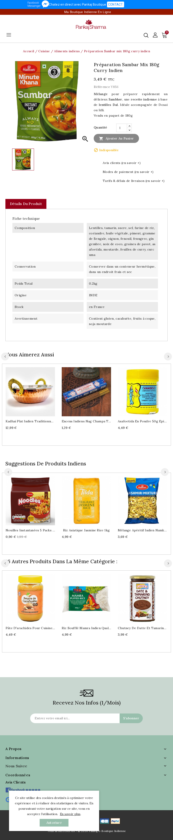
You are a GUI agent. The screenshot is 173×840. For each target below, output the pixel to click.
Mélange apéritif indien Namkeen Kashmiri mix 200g (142, 530)
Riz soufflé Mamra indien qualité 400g (86, 628)
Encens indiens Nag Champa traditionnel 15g (86, 421)
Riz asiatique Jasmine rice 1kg (86, 530)
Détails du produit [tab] (26, 204)
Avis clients (15, 782)
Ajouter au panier (116, 138)
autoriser (54, 822)
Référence (102, 87)
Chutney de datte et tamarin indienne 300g (142, 628)
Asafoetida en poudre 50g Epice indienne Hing (142, 421)
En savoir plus (70, 814)
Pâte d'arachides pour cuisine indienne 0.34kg (30, 628)
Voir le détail (35, 391)
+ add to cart (26, 391)
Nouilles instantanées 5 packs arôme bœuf (30, 530)
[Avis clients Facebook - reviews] (22, 788)
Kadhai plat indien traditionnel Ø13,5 (30, 421)
